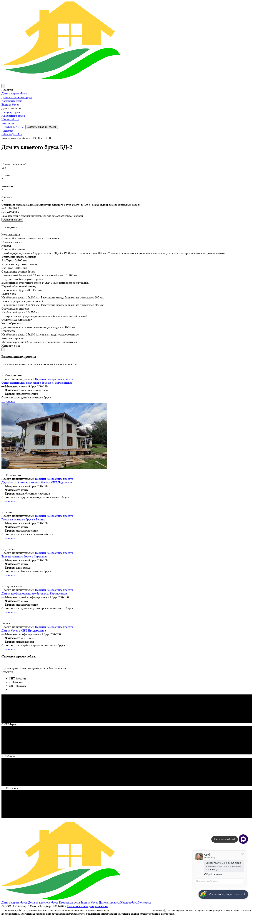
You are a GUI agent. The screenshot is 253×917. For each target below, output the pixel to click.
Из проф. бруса (11, 112)
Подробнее (8, 401)
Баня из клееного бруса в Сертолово (24, 556)
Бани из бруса (10, 104)
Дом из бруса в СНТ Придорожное (23, 630)
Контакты (7, 123)
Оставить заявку (12, 219)
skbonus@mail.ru (11, 134)
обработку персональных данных (131, 910)
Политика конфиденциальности (87, 906)
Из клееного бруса (13, 115)
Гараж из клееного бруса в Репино (23, 519)
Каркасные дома (11, 101)
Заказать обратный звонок (41, 127)
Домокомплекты (109, 902)
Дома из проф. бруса (14, 93)
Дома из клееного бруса (16, 97)
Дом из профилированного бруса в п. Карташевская (34, 593)
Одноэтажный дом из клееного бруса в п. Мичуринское (36, 382)
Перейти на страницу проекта (54, 379)
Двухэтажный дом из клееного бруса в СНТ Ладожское (36, 482)
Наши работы (10, 119)
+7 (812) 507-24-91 (13, 126)
